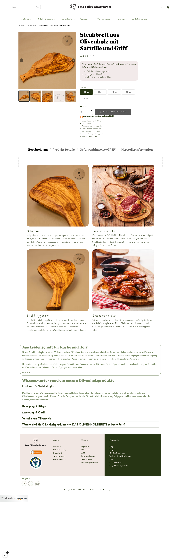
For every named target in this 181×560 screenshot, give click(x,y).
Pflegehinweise (114, 449)
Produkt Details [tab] (64, 149)
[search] (37, 7)
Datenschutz (85, 449)
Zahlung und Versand (88, 456)
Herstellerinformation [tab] (137, 149)
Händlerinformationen (117, 453)
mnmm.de (113, 490)
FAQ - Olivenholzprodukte (118, 465)
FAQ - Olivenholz (115, 462)
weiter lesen (26, 372)
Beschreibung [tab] (38, 149)
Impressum (85, 446)
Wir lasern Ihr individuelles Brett (120, 456)
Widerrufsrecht (86, 459)
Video (111, 459)
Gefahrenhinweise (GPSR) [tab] (98, 149)
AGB (83, 453)
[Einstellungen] (162, 7)
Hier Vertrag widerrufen (89, 462)
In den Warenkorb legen (114, 112)
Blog (111, 446)
